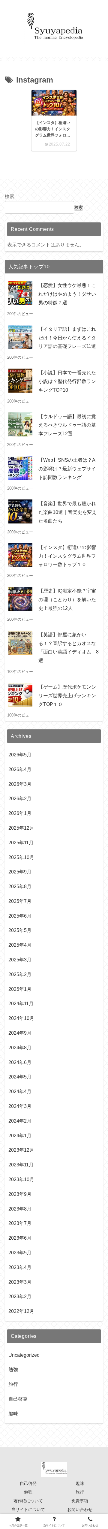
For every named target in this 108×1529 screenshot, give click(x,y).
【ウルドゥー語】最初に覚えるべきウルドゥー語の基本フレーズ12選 (67, 425)
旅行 (80, 1492)
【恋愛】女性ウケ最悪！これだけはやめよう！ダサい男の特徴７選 (67, 294)
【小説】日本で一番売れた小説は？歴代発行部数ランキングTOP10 (67, 381)
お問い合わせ (79, 1509)
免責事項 (79, 1500)
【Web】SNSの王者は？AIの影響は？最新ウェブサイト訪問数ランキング (67, 468)
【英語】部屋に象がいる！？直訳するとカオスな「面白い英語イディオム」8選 (68, 647)
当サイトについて (28, 1509)
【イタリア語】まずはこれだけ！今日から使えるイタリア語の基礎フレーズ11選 (67, 338)
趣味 (80, 1483)
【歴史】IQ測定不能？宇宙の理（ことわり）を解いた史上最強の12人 (67, 599)
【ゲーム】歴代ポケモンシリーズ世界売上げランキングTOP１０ (67, 695)
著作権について (28, 1500)
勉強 (28, 1492)
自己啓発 (28, 1483)
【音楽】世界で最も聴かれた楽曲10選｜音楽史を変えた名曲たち (67, 512)
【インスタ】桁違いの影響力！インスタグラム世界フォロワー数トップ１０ (67, 556)
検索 (9, 196)
